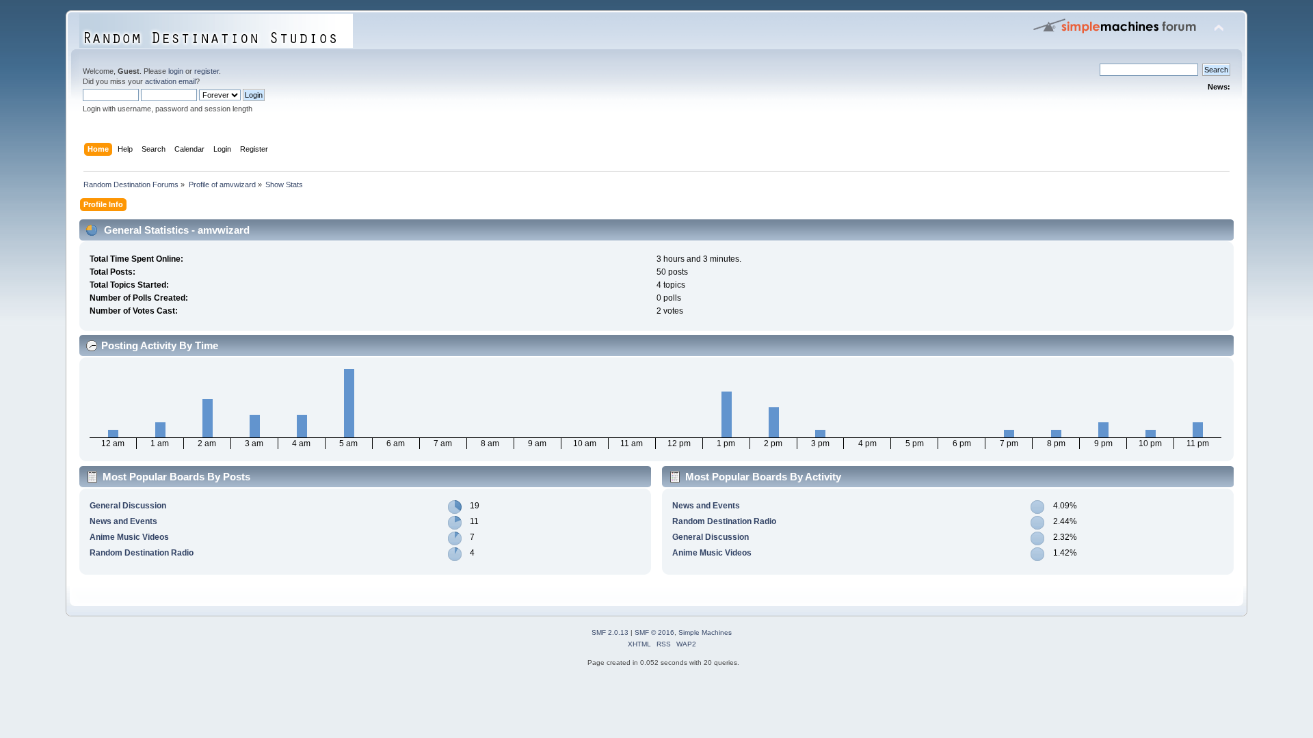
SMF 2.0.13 (610, 632)
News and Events (123, 521)
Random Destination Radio (142, 553)
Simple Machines (705, 632)
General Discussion (128, 505)
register (206, 71)
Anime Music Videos (129, 537)
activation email (170, 81)
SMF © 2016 (654, 632)
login (175, 71)
